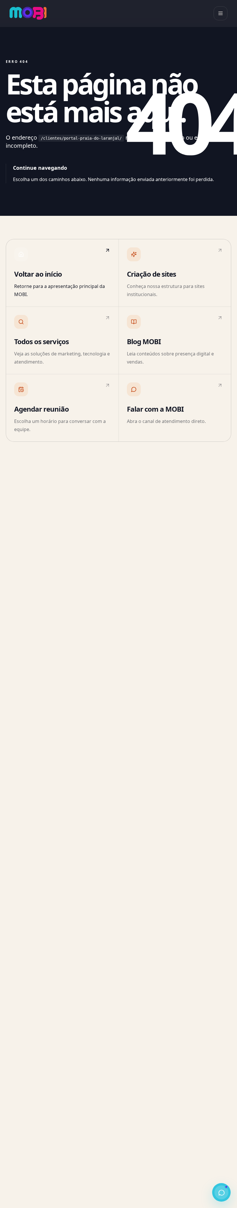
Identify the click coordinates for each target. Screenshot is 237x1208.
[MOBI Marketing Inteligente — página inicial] (28, 13)
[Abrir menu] (220, 13)
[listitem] (62, 272)
